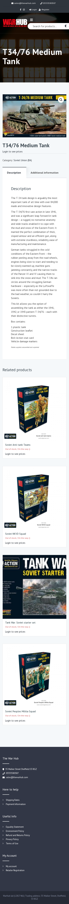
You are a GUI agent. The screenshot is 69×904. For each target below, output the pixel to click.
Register (45, 9)
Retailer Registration (15, 870)
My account (11, 866)
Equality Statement (15, 826)
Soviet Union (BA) (23, 160)
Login (34, 9)
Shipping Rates (13, 800)
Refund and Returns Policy (18, 835)
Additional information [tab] (44, 172)
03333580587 (49, 3)
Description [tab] (14, 172)
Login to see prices (13, 151)
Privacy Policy (12, 839)
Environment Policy (15, 831)
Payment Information (16, 804)
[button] (61, 100)
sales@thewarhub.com (25, 3)
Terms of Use (12, 843)
